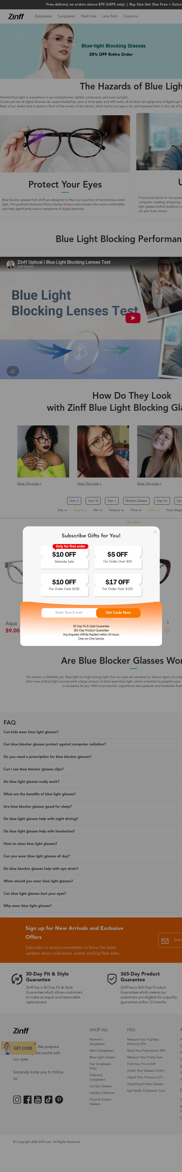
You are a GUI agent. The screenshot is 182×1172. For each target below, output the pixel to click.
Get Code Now (118, 613)
